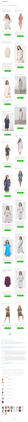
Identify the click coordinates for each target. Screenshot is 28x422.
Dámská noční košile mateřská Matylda (18, 200)
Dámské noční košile (16, 373)
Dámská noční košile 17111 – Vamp (20, 75)
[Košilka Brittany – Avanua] (3, 392)
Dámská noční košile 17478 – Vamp (20, 105)
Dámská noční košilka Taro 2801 (20, 136)
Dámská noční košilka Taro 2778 (7, 142)
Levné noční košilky (4, 369)
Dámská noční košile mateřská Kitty (6, 204)
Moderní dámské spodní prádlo (10, 369)
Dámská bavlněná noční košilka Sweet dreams (9, 388)
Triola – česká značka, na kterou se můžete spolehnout (7, 351)
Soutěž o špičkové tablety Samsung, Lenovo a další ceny (7, 341)
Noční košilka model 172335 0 (7, 304)
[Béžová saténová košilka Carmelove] (3, 383)
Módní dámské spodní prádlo (21, 373)
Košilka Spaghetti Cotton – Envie (8, 394)
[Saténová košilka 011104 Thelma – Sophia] (3, 402)
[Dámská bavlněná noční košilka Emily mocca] (3, 399)
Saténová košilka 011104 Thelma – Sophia (9, 401)
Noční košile (17, 41)
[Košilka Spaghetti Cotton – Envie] (3, 395)
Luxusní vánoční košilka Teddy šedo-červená (6, 11)
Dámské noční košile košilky (10, 373)
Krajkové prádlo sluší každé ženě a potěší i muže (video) (7, 357)
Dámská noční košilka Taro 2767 (20, 11)
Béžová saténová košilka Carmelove (8, 381)
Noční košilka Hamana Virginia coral (8, 378)
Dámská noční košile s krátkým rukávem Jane (6, 238)
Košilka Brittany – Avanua (7, 391)
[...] (13, 343)
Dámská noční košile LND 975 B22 (19, 44)
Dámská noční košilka (4, 373)
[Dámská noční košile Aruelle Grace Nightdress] (3, 386)
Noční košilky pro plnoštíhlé (16, 369)
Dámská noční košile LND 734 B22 (6, 78)
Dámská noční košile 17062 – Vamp (7, 112)
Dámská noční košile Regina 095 (20, 168)
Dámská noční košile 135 (6, 173)
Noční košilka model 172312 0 (20, 303)
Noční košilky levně (22, 369)
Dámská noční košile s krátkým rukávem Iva (19, 234)
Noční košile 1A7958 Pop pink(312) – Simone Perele (7, 42)
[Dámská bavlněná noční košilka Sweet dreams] (3, 389)
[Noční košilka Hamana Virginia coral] (3, 379)
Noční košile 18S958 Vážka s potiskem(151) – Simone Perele (7, 270)
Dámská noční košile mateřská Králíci (18, 269)
